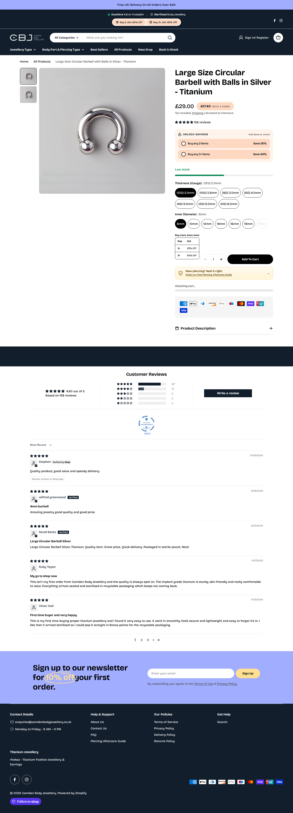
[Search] (169, 37)
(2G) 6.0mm (207, 204)
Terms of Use (203, 684)
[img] (39, 456)
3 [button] (148, 640)
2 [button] (142, 640)
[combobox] (112, 37)
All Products (42, 61)
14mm (221, 224)
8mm (180, 224)
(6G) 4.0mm (252, 193)
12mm (207, 224)
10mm (194, 224)
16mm (234, 224)
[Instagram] (281, 21)
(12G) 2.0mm (185, 193)
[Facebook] (275, 21)
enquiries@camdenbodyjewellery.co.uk (43, 722)
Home (24, 61)
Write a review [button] (228, 393)
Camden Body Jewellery (39, 793)
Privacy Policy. (227, 684)
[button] (184, 122)
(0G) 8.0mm (228, 204)
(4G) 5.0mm (185, 204)
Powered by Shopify (72, 793)
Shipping (197, 113)
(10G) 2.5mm (208, 193)
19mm (248, 224)
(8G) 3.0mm (230, 193)
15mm (263, 225)
